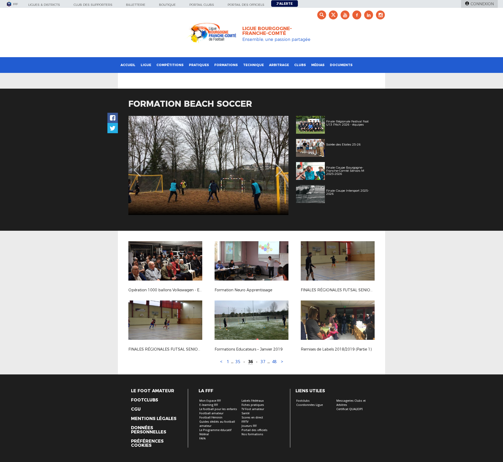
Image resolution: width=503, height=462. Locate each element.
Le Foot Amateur (152, 391)
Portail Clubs (201, 4)
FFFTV (245, 421)
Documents (341, 65)
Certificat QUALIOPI (349, 409)
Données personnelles (148, 430)
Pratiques (199, 65)
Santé (245, 413)
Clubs (300, 65)
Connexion (482, 4)
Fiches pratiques (253, 405)
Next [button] (278, 166)
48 (274, 361)
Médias (318, 65)
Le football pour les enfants (218, 409)
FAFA (202, 438)
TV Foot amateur (253, 409)
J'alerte (284, 4)
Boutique (167, 4)
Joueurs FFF (249, 426)
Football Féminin (210, 417)
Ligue (146, 65)
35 (238, 361)
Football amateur (211, 413)
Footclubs (144, 400)
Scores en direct (252, 417)
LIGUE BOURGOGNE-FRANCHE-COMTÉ (267, 31)
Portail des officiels (246, 4)
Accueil (128, 65)
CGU (136, 409)
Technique (253, 65)
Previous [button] (137, 166)
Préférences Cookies (147, 443)
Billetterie (135, 4)
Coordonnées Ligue (309, 405)
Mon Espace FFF (210, 400)
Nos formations (252, 434)
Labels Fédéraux (253, 400)
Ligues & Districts (44, 4)
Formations (226, 65)
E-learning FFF (208, 405)
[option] (208, 165)
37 (263, 361)
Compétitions (170, 65)
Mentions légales (153, 419)
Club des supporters (93, 4)
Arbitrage (279, 65)
